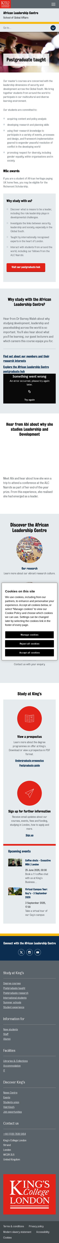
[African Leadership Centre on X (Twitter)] (21, 952)
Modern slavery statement (17, 1232)
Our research (30, 568)
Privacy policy (36, 1226)
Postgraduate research (15, 993)
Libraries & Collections (15, 1061)
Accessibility (42, 1232)
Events (6, 1097)
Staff (5, 1034)
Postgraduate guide (29, 765)
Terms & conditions (13, 1226)
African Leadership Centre (20, 13)
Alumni (6, 1039)
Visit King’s (8, 1107)
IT (4, 1070)
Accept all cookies (29, 652)
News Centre (10, 1092)
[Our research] (29, 550)
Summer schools (12, 1002)
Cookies (7, 1237)
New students (10, 1029)
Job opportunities (12, 1112)
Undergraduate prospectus (29, 761)
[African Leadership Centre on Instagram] (29, 952)
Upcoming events (19, 851)
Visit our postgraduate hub (26, 267)
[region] (29, 621)
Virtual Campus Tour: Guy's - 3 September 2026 (36, 893)
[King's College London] (29, 1191)
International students (15, 998)
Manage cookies (30, 635)
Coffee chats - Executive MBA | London (38, 862)
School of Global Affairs (15, 17)
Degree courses (12, 983)
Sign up (29, 835)
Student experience (13, 1007)
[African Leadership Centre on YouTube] (37, 952)
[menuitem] (29, 983)
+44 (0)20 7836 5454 (14, 1134)
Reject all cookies (29, 643)
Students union (11, 1102)
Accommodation (12, 1066)
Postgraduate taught (14, 988)
